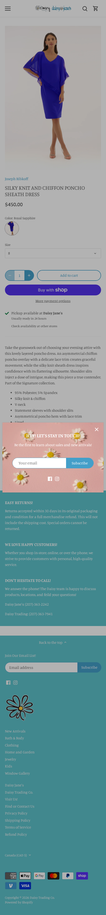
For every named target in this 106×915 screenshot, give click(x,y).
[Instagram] (57, 478)
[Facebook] (50, 478)
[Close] (96, 429)
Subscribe (80, 463)
